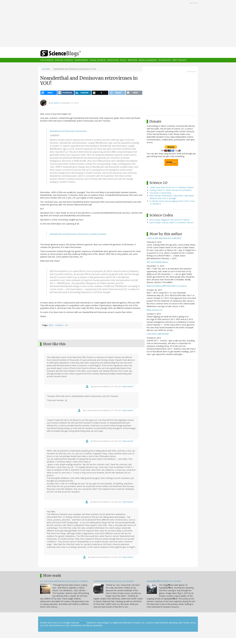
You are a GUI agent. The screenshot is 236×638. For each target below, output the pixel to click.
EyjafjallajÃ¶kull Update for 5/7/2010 (164, 581)
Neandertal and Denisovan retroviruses (68, 131)
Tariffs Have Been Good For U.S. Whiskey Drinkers (172, 187)
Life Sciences (46, 60)
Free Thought (179, 60)
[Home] (66, 53)
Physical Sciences (64, 60)
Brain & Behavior (148, 60)
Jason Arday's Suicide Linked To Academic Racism (172, 222)
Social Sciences (98, 60)
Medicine (132, 60)
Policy (123, 60)
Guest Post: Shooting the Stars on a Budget (113, 581)
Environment (81, 60)
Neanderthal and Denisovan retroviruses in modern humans (78, 234)
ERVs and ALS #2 (154, 310)
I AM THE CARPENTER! (158, 334)
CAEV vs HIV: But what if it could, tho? (164, 238)
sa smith (46, 69)
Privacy (83, 622)
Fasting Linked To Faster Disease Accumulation (171, 190)
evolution (59, 325)
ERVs (51, 325)
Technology (164, 60)
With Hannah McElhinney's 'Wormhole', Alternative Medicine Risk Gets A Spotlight (172, 197)
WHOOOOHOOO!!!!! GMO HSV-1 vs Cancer (167, 286)
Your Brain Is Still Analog (160, 193)
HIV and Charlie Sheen (157, 262)
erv (66, 325)
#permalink (128, 386)
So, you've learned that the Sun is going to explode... (64, 581)
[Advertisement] (118, 24)
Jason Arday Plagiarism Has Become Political (169, 219)
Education (113, 60)
